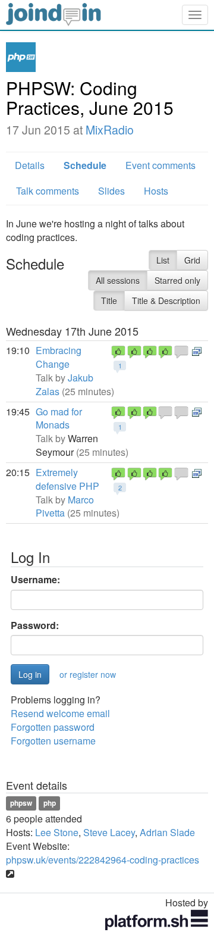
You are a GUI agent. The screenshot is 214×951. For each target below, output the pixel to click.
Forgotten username (53, 740)
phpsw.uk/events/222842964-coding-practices (102, 859)
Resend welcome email (60, 713)
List (162, 260)
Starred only (177, 280)
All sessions (118, 280)
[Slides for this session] (197, 350)
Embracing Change (58, 357)
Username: (35, 579)
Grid (192, 260)
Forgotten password (53, 727)
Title (109, 300)
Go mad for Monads (59, 418)
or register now (87, 674)
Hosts (156, 191)
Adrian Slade (167, 832)
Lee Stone (56, 832)
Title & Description (166, 300)
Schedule (85, 165)
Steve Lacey (109, 832)
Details (30, 165)
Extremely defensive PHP (67, 479)
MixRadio (110, 129)
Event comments (160, 165)
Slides (111, 191)
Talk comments (47, 191)
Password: (35, 625)
